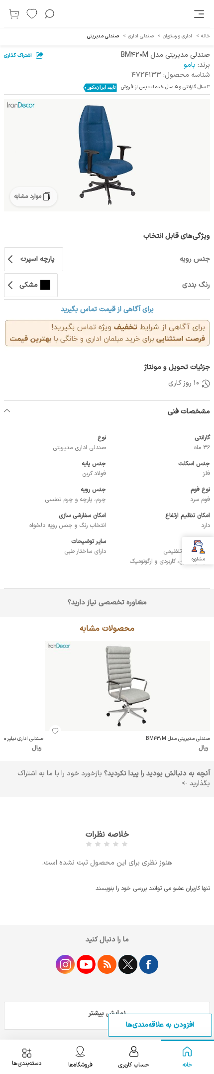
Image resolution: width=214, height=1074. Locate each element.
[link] (200, 14)
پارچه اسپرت (37, 259)
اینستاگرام (65, 964)
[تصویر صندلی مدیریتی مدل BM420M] (107, 155)
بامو (190, 65)
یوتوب (86, 964)
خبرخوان (107, 964)
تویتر (127, 964)
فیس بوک (148, 964)
